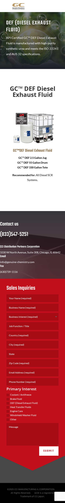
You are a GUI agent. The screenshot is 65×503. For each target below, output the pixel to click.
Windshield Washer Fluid (23, 415)
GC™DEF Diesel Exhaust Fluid (32, 151)
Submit (48, 451)
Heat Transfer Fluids (20, 407)
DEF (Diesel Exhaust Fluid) (24, 402)
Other (13, 419)
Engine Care (16, 411)
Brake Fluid (16, 398)
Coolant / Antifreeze (20, 394)
